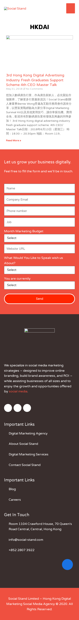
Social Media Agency (39, 604)
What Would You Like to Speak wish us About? (33, 260)
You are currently (17, 279)
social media (18, 391)
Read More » (13, 140)
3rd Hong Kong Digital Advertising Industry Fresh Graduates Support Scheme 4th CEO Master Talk (35, 80)
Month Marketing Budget (23, 231)
